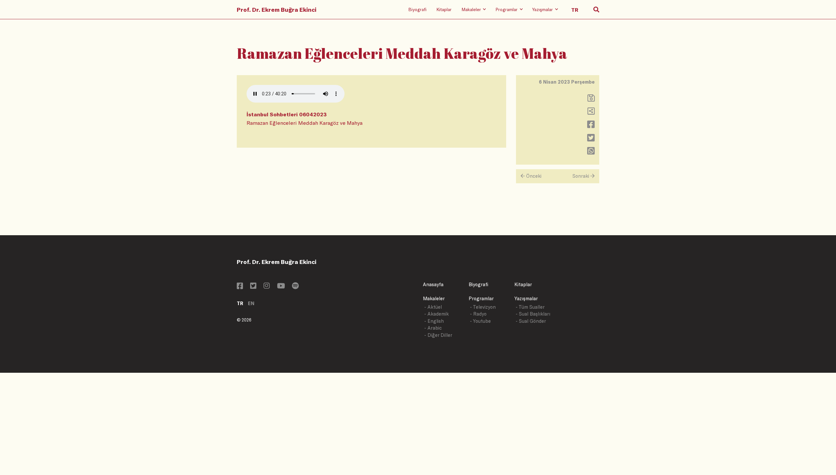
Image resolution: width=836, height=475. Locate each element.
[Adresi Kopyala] (591, 112)
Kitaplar (444, 9)
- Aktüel (433, 307)
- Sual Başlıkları (533, 314)
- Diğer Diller (438, 335)
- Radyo (478, 314)
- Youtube (480, 321)
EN (251, 303)
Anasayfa (433, 284)
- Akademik (436, 314)
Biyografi (417, 9)
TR (240, 303)
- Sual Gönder (531, 321)
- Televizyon (483, 307)
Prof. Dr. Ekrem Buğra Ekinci (276, 9)
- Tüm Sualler (530, 307)
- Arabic (433, 328)
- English (434, 321)
